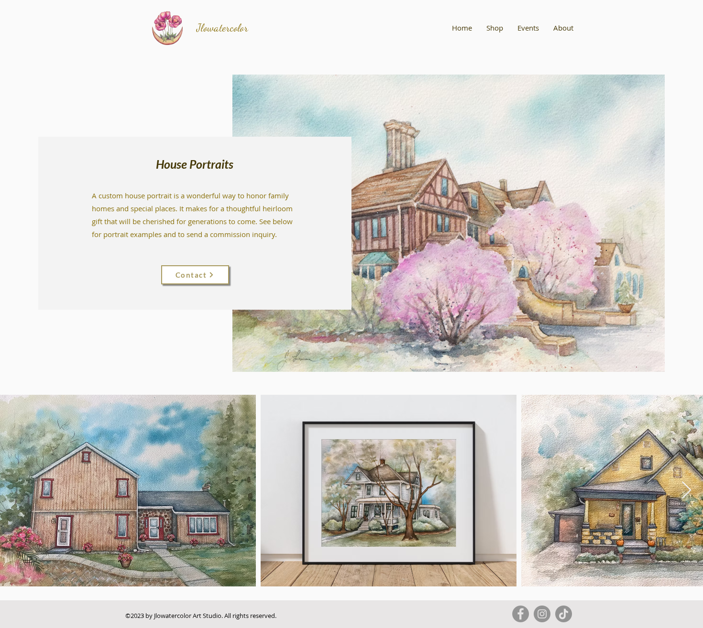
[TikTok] (563, 614)
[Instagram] (542, 614)
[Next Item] (686, 490)
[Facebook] (520, 614)
